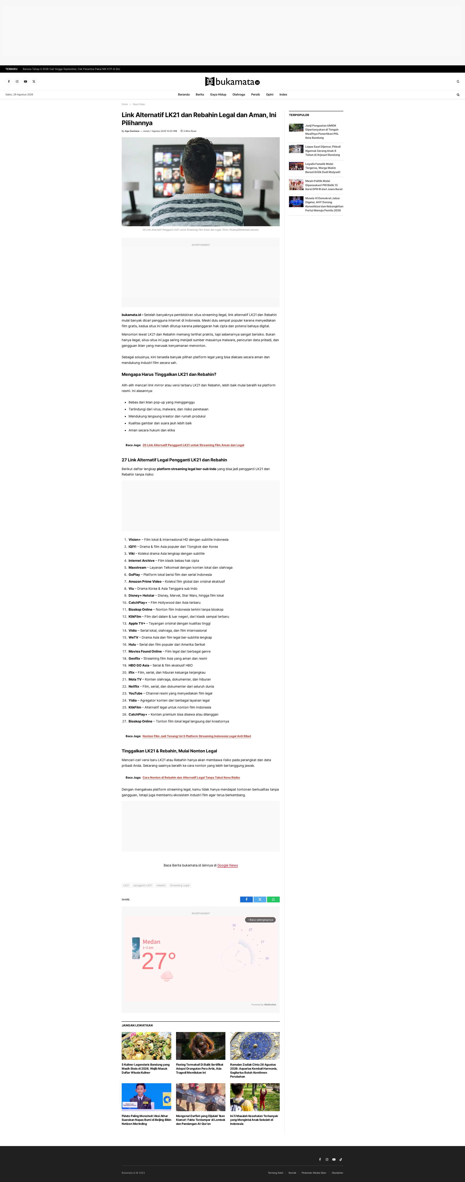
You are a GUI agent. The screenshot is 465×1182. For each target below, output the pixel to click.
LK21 (126, 885)
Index (283, 94)
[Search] (458, 95)
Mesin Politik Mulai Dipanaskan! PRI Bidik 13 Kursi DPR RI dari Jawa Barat (324, 185)
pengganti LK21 (143, 885)
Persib (255, 94)
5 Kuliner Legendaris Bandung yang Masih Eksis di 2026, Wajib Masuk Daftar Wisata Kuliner (146, 1068)
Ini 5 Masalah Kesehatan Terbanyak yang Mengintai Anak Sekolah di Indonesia (254, 1120)
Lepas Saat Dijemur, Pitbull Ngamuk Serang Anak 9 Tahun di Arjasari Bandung (323, 151)
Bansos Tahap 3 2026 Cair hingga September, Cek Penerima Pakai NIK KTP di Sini (71, 69)
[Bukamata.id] (232, 81)
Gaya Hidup (218, 94)
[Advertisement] (232, 30)
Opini (269, 94)
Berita (200, 94)
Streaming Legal (179, 885)
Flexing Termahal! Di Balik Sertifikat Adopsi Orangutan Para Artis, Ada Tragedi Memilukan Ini (199, 1068)
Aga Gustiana (132, 131)
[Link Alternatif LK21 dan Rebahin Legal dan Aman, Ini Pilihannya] (201, 181)
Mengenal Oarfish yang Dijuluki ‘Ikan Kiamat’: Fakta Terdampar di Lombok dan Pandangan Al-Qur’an (200, 1120)
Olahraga (238, 94)
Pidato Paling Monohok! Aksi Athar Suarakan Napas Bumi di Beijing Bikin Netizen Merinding (146, 1120)
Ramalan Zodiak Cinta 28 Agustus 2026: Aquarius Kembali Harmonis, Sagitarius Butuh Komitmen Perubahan (253, 1070)
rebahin (161, 885)
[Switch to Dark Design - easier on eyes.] (458, 81)
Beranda (184, 94)
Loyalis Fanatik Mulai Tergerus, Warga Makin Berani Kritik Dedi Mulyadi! (322, 168)
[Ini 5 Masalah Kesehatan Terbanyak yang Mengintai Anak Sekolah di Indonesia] (255, 1097)
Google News (227, 865)
